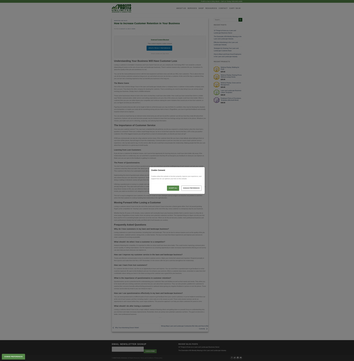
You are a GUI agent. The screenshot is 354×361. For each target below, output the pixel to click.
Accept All (173, 188)
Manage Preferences (191, 188)
